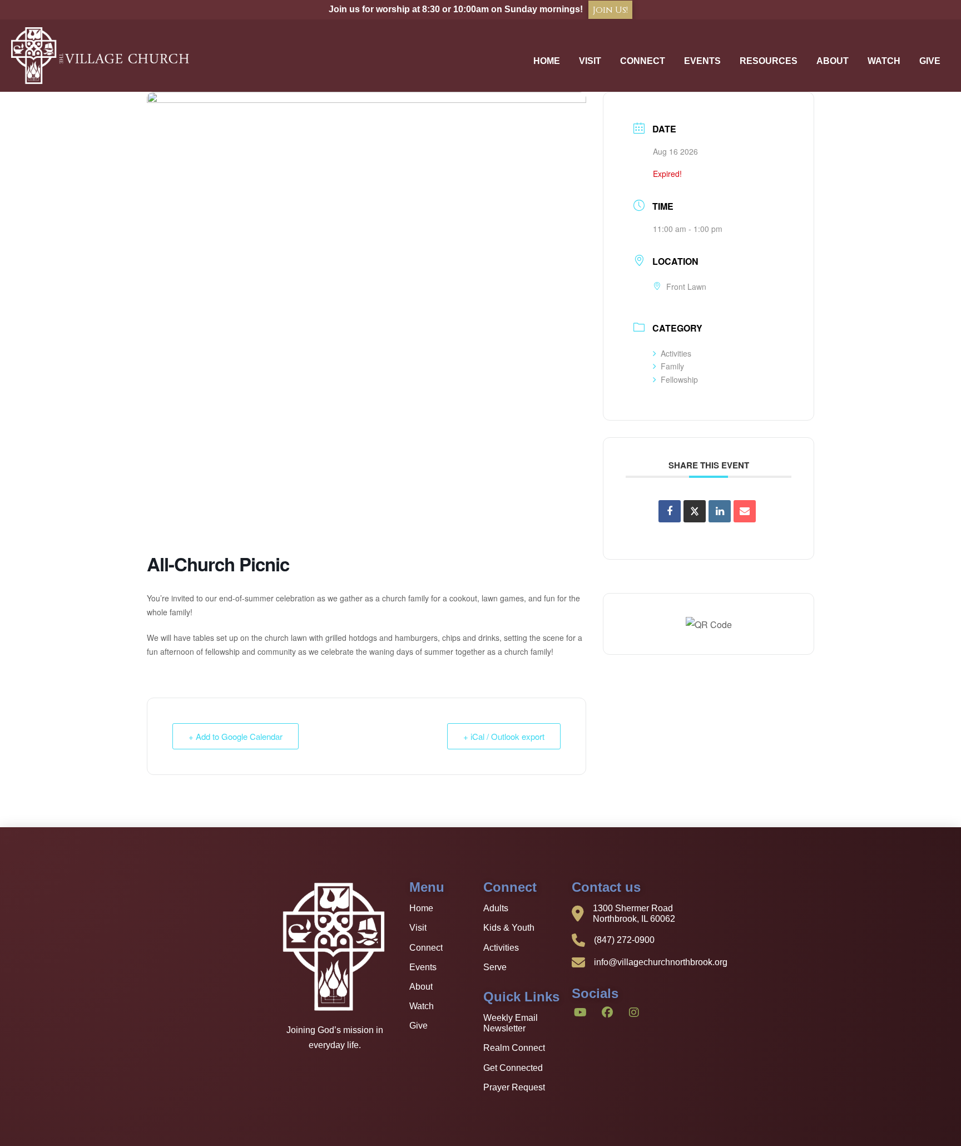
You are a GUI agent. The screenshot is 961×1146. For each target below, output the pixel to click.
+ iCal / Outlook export (503, 736)
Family (672, 366)
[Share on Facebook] (669, 511)
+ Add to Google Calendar (236, 736)
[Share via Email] (745, 511)
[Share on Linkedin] (720, 511)
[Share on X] (694, 511)
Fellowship (679, 379)
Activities (676, 353)
